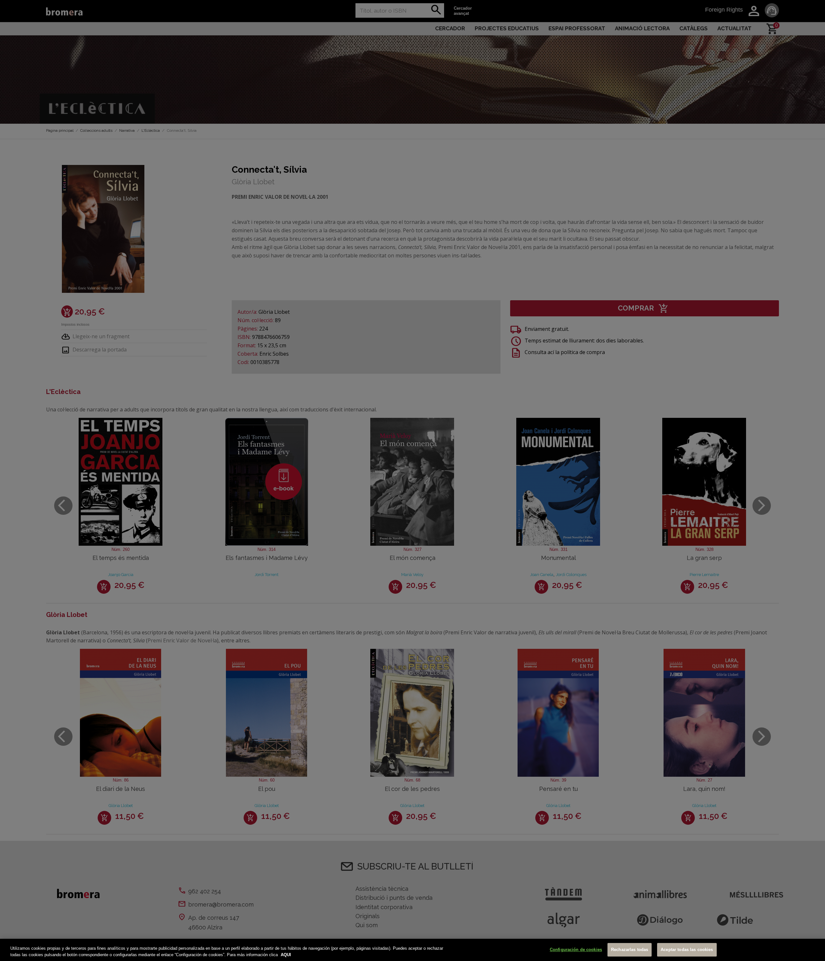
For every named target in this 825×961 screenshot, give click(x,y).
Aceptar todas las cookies (687, 949)
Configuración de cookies (576, 949)
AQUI (286, 954)
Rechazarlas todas (629, 949)
